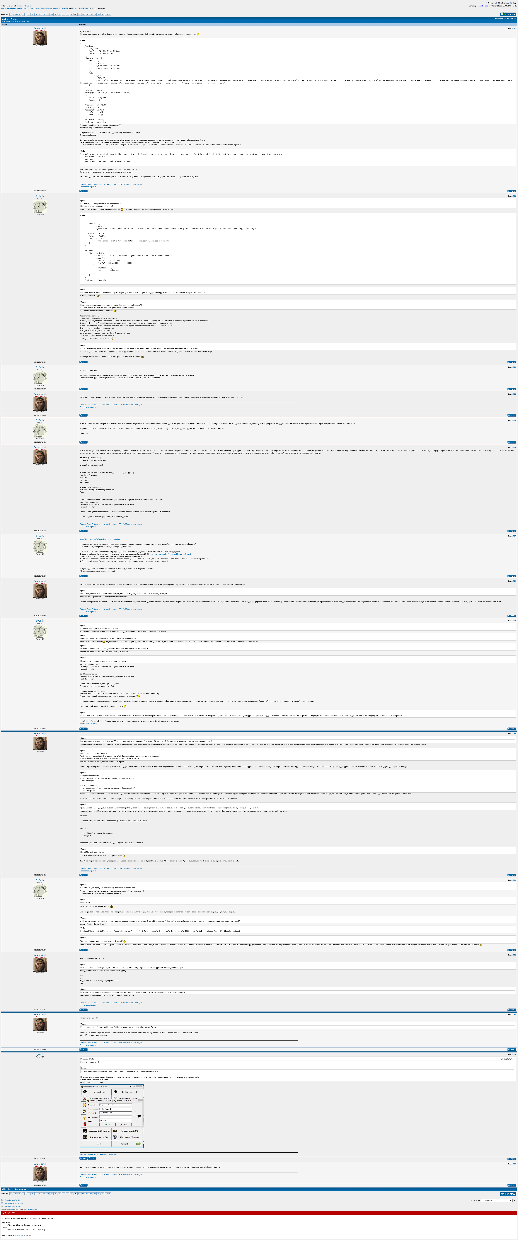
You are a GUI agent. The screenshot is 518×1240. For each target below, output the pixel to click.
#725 (514, 420)
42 (48, 14)
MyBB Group (32, 1209)
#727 (514, 536)
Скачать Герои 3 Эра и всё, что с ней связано (98, 184)
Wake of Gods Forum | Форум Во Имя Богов (20, 8)
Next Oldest (8, 1189)
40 (40, 14)
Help (514, 3)
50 (79, 14)
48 (71, 14)
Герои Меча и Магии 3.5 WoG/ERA (55, 8)
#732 (514, 955)
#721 (514, 28)
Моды (73, 8)
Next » (108, 14)
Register (27, 6)
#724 (514, 394)
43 (52, 14)
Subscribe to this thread (12, 1206)
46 (63, 14)
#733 (514, 1014)
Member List (503, 3)
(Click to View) (91, 724)
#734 (514, 1054)
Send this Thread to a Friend (14, 1203)
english (480, 6)
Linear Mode (511, 19)
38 (32, 14)
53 (91, 14)
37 (28, 14)
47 (67, 14)
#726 (514, 447)
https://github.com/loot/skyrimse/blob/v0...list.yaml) (171, 554)
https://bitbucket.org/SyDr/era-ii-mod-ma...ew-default (100, 539)
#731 (514, 880)
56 (102, 14)
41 (44, 14)
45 (59, 14)
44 (56, 14)
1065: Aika (40, 199)
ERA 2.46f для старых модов (130, 184)
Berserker (39, 28)
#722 (514, 196)
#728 (514, 581)
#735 (514, 1164)
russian (487, 6)
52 (87, 14)
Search (491, 3)
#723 (514, 367)
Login (19, 6)
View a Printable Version (12, 1200)
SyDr (38, 196)
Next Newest (20, 1189)
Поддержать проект (88, 187)
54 (95, 14)
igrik (38, 1054)
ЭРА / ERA (82, 8)
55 (99, 14)
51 (83, 14)
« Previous (17, 14)
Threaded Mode (500, 19)
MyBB (11, 1209)
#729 (514, 621)
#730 (514, 733)
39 (36, 14)
